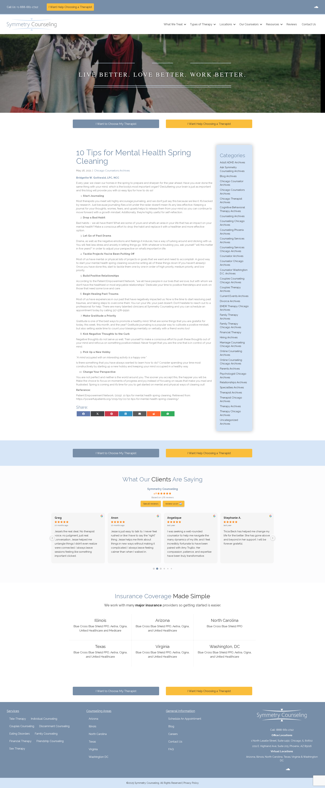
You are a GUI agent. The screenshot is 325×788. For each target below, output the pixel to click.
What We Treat (173, 24)
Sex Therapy (17, 748)
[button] (185, 24)
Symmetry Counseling (162, 489)
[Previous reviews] (52, 538)
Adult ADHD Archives (232, 162)
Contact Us (309, 24)
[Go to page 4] (167, 568)
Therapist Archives (231, 392)
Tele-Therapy (17, 718)
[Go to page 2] (161, 569)
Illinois (92, 726)
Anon (114, 517)
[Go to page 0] (154, 569)
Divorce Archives (230, 301)
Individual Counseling (44, 718)
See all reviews (150, 503)
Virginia (93, 749)
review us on (171, 503)
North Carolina (98, 734)
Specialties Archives (232, 387)
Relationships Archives (233, 382)
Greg (58, 517)
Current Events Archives (234, 296)
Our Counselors (249, 24)
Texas (92, 741)
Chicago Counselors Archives (112, 170)
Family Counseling (46, 733)
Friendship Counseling (50, 741)
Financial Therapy (230, 332)
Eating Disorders (19, 733)
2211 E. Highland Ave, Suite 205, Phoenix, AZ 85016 (282, 746)
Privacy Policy (191, 783)
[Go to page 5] (171, 568)
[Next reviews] (272, 538)
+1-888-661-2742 (27, 7)
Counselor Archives (231, 256)
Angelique (174, 517)
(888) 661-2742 (285, 729)
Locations (226, 24)
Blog (171, 726)
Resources (272, 24)
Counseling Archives (232, 216)
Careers (173, 734)
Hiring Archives (228, 337)
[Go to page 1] (157, 569)
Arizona (93, 718)
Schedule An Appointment (184, 718)
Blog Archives (228, 176)
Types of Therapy (201, 24)
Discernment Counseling (54, 726)
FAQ (171, 749)
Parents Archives (230, 368)
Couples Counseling (21, 726)
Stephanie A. (232, 517)
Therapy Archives (230, 406)
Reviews (291, 24)
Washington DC (98, 756)
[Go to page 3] (164, 568)
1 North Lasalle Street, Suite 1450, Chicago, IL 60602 (282, 740)
